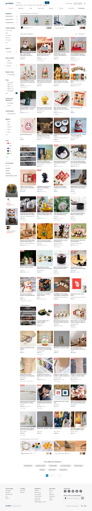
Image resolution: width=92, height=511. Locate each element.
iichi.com (51, 499)
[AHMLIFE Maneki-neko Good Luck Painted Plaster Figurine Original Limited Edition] (78, 177)
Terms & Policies (38, 496)
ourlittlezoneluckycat (58, 243)
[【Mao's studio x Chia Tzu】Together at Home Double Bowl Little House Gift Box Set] (28, 177)
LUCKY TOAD (40, 324)
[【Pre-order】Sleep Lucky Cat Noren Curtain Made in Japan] (78, 419)
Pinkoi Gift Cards (9, 494)
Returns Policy (37, 499)
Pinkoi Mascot (52, 496)
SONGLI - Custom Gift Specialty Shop (28, 243)
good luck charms (78, 465)
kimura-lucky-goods (75, 137)
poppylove (22, 404)
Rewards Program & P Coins (40, 501)
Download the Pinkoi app (73, 498)
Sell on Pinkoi (69, 3)
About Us (51, 490)
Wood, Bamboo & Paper (11, 175)
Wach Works (56, 404)
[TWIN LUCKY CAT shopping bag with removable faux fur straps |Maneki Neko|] (45, 72)
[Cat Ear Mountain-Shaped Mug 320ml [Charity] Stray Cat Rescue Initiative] (28, 204)
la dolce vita (30, 5)
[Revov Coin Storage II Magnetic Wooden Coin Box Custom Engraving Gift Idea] (78, 204)
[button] (17, 93)
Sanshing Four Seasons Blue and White (62, 137)
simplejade (39, 243)
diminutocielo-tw (40, 164)
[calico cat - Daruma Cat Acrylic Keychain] (28, 339)
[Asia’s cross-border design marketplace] (9, 3)
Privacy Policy (37, 498)
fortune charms (52, 469)
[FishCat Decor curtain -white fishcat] (78, 285)
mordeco (72, 216)
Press (50, 492)
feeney (72, 110)
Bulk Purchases (38, 492)
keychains (42, 469)
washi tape (45, 5)
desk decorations (28, 465)
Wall (6, 496)
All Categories (8, 490)
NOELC (55, 164)
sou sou (25, 5)
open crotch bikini (19, 5)
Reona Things (57, 431)
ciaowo (21, 297)
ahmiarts (72, 189)
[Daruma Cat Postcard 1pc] (78, 99)
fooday (55, 189)
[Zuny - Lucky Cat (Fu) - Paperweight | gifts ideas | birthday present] (28, 45)
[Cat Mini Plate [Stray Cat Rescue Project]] (62, 126)
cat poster (8, 168)
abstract (7, 170)
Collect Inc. (22, 270)
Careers (50, 498)
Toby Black (56, 57)
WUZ (21, 110)
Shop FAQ (22, 492)
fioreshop (39, 57)
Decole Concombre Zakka (76, 84)
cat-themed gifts (53, 465)
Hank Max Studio (40, 110)
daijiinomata (56, 351)
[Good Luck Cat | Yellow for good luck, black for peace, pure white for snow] (45, 99)
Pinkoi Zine (8, 492)
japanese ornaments (40, 465)
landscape (8, 173)
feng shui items (63, 469)
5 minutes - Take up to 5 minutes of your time (80, 297)
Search (47, 2)
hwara (34, 5)
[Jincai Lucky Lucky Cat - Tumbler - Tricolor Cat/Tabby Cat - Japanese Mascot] (78, 126)
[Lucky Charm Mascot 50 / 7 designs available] (45, 312)
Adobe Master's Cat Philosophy (43, 137)
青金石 (40, 5)
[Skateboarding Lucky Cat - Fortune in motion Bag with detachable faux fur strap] (62, 45)
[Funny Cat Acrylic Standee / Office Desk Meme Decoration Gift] (45, 126)
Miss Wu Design (57, 377)
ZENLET (72, 351)
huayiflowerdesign (74, 324)
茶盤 (37, 5)
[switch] (12, 16)
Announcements (38, 494)
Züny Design (23, 57)
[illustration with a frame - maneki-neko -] (62, 392)
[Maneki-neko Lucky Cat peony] (62, 339)
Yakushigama (56, 84)
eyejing (38, 404)
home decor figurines (65, 465)
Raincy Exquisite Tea (75, 164)
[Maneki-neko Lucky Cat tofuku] (45, 419)
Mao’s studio (23, 189)
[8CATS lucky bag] (62, 419)
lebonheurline (23, 377)
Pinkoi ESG (51, 494)
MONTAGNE (39, 189)
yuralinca (56, 110)
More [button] (7, 42)
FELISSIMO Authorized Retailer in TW (62, 297)
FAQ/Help (36, 490)
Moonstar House (74, 431)
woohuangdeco (23, 431)
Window (7, 498)
